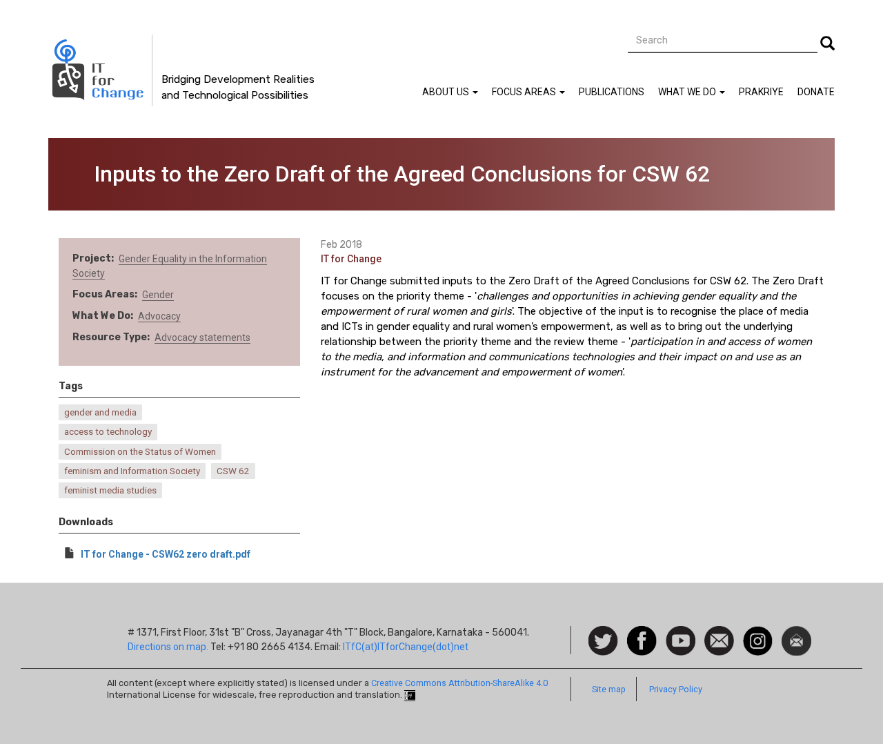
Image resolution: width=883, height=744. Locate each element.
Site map (609, 689)
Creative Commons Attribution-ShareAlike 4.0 (459, 683)
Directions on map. (168, 646)
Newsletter (796, 632)
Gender (158, 294)
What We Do (688, 91)
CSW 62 (233, 471)
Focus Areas (525, 91)
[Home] (100, 70)
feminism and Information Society (132, 471)
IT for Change (351, 258)
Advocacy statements (202, 337)
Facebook (642, 632)
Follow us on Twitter (603, 641)
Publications (611, 91)
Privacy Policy (675, 689)
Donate (816, 91)
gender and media (100, 412)
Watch (679, 632)
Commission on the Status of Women (140, 452)
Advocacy (159, 316)
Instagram (758, 632)
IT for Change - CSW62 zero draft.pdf (165, 554)
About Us (446, 91)
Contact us (719, 639)
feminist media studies (110, 490)
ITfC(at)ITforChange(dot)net (405, 646)
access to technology (108, 432)
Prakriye (761, 91)
